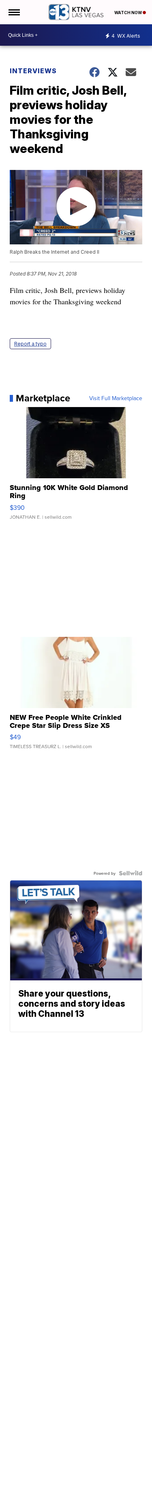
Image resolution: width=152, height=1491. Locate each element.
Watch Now (128, 12)
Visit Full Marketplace (115, 398)
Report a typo (30, 344)
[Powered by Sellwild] (130, 873)
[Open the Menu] (13, 12)
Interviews (33, 71)
